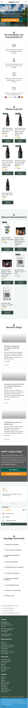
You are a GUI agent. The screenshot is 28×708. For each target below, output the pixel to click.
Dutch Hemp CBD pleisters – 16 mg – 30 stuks (20, 271)
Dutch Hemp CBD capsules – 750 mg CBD (7, 238)
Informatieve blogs (5, 659)
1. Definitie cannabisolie (11, 544)
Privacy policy (4, 648)
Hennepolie (4, 669)
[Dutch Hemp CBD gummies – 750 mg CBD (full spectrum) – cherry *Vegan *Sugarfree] (7, 260)
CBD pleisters (4, 687)
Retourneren (4, 650)
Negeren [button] (3, 706)
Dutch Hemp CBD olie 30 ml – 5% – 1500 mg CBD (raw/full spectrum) (20, 163)
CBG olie (3, 680)
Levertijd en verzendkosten (7, 645)
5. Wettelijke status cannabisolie (14, 567)
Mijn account (4, 643)
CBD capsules (4, 688)
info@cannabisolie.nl (7, 634)
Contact (3, 642)
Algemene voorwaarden (7, 646)
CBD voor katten (5, 683)
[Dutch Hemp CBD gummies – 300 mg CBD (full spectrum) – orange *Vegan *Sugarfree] (21, 228)
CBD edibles (4, 685)
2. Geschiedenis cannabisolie (13, 550)
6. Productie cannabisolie (12, 573)
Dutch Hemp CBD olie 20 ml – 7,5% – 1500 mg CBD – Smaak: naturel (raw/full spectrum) (7, 164)
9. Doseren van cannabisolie (13, 590)
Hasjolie (3, 671)
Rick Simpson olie (5, 667)
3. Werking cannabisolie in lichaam (12, 555)
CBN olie (3, 678)
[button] (26, 2)
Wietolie (3, 664)
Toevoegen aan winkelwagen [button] (8, 141)
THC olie (3, 666)
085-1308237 (5, 635)
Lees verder (7, 361)
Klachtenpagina (5, 653)
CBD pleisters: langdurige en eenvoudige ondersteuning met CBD (12, 348)
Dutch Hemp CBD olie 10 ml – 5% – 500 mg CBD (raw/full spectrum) (7, 131)
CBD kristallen (4, 691)
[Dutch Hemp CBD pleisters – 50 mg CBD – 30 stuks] (7, 293)
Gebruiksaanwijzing (5, 661)
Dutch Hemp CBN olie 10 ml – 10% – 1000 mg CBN (7, 194)
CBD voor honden (5, 682)
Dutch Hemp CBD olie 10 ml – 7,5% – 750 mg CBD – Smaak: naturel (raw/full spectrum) (20, 132)
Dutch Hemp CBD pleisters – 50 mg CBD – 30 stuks (7, 305)
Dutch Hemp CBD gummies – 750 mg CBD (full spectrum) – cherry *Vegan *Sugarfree (6, 273)
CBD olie (3, 677)
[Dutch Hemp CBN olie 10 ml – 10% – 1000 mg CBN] (7, 184)
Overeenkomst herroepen (7, 651)
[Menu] (3, 2)
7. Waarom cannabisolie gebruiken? (11, 579)
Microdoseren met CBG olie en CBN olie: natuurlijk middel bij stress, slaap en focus (14, 386)
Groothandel (4, 662)
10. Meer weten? (9, 595)
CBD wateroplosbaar (6, 690)
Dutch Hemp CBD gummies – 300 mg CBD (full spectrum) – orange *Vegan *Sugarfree (20, 241)
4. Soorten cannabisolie (11, 562)
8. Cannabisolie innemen (12, 585)
